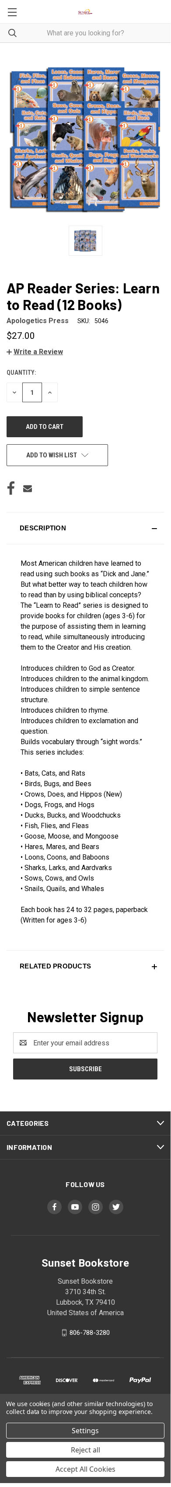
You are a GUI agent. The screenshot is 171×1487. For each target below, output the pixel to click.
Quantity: (21, 372)
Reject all (85, 1450)
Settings (85, 1430)
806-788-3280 (90, 1333)
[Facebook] (11, 488)
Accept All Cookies (85, 1469)
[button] (35, 352)
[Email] (27, 488)
